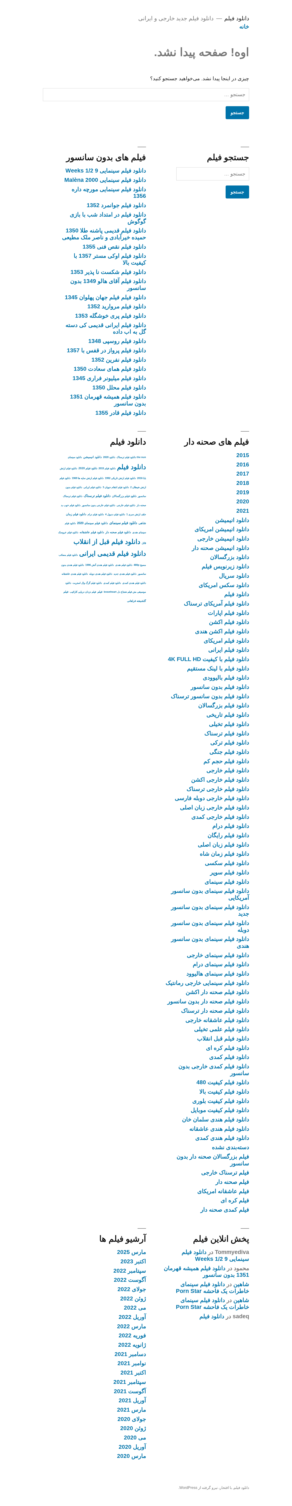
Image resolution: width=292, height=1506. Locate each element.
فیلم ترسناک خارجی (225, 1172)
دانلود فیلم (236, 18)
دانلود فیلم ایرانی (228, 650)
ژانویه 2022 (132, 1345)
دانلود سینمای (75, 457)
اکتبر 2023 (133, 1261)
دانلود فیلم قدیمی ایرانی (112, 553)
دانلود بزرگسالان (229, 557)
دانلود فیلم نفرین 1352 (118, 360)
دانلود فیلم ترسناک (226, 733)
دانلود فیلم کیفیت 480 (222, 1082)
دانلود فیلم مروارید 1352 (116, 306)
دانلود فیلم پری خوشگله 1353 (110, 316)
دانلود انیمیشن (232, 520)
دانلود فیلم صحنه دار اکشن (217, 992)
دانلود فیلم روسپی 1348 (117, 341)
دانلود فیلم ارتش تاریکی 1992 (120, 478)
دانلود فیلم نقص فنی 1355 (114, 247)
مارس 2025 (131, 1252)
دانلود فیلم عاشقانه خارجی (217, 1020)
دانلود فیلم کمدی (229, 1057)
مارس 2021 (131, 1410)
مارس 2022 (131, 1326)
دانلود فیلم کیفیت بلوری (220, 1101)
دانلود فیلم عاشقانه (92, 532)
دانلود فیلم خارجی (227, 770)
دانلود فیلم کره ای (227, 1048)
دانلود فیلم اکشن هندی (222, 631)
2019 (242, 492)
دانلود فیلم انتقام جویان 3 (116, 487)
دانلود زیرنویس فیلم (225, 566)
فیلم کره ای (235, 1200)
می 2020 (135, 1437)
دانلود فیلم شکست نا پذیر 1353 (108, 272)
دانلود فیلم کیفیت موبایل (220, 1110)
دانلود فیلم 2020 (87, 468)
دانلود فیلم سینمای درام (221, 964)
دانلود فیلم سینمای (227, 882)
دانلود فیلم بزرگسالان (223, 705)
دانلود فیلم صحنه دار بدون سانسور (208, 1001)
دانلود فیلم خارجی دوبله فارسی (212, 798)
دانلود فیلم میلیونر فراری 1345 (109, 378)
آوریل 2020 (132, 1447)
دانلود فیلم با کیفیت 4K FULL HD (208, 659)
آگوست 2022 (130, 1280)
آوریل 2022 (132, 1317)
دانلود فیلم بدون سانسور (220, 687)
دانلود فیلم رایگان (228, 835)
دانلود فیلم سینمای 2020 (92, 523)
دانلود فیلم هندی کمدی (222, 1138)
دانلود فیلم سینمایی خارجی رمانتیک (207, 983)
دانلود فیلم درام (230, 826)
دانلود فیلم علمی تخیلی (221, 1029)
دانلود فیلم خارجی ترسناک (218, 789)
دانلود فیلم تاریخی (227, 715)
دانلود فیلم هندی (123, 565)
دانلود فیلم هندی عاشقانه (219, 1129)
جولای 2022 (131, 1289)
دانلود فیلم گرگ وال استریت (87, 583)
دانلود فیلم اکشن (229, 622)
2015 (242, 455)
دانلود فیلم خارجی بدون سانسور (98, 505)
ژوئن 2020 (133, 1428)
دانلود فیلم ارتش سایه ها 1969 (88, 478)
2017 (242, 474)
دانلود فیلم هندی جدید (125, 573)
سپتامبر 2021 (129, 1382)
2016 (242, 464)
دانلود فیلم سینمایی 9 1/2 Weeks (105, 170)
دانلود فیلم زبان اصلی (223, 845)
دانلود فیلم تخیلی (229, 724)
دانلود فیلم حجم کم (226, 761)
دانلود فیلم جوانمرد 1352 (116, 205)
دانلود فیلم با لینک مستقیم (218, 668)
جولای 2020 (131, 1419)
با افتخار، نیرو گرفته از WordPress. (205, 1488)
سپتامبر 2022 (129, 1271)
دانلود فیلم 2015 (107, 468)
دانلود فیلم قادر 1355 (120, 413)
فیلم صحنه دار (232, 1182)
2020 (242, 501)
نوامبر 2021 (131, 1363)
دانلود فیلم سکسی (227, 863)
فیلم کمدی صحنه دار (225, 1210)
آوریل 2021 (132, 1400)
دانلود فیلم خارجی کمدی (220, 817)
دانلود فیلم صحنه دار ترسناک (215, 1011)
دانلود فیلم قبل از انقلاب (106, 541)
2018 (242, 483)
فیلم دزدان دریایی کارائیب (83, 591)
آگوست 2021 (130, 1391)
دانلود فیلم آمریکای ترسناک (216, 603)
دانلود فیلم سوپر (229, 872)
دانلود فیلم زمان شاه (224, 854)
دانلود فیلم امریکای (226, 641)
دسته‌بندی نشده (230, 1147)
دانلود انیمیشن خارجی (223, 538)
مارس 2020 (131, 1456)
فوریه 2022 (132, 1335)
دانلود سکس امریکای (224, 585)
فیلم (99, 591)
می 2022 (135, 1308)
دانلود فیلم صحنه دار (118, 532)
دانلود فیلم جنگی (229, 752)
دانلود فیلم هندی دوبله (100, 573)
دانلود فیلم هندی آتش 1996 (99, 565)
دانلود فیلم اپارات (228, 613)
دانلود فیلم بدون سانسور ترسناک (210, 696)
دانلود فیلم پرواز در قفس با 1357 (106, 350)
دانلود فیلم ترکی (229, 742)
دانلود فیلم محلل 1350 (119, 387)
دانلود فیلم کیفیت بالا (224, 1092)
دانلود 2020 (109, 457)
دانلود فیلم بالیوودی (226, 677)
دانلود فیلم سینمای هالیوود (217, 974)
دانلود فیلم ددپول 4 (115, 514)
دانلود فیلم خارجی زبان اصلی (214, 807)
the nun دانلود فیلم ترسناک (131, 457)
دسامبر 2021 (130, 1354)
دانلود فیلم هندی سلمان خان (215, 1119)
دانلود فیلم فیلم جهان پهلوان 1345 (105, 297)
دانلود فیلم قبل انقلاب (223, 1038)
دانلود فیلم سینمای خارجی (218, 955)
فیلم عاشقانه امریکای (223, 1191)
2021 (242, 511)
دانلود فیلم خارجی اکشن (220, 780)
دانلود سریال (234, 576)
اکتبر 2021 (133, 1373)
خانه (244, 26)
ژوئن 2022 (133, 1298)
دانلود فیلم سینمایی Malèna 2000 (105, 180)
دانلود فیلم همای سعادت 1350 (110, 369)
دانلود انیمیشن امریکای (222, 529)
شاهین (241, 1284)
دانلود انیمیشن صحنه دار (220, 548)
